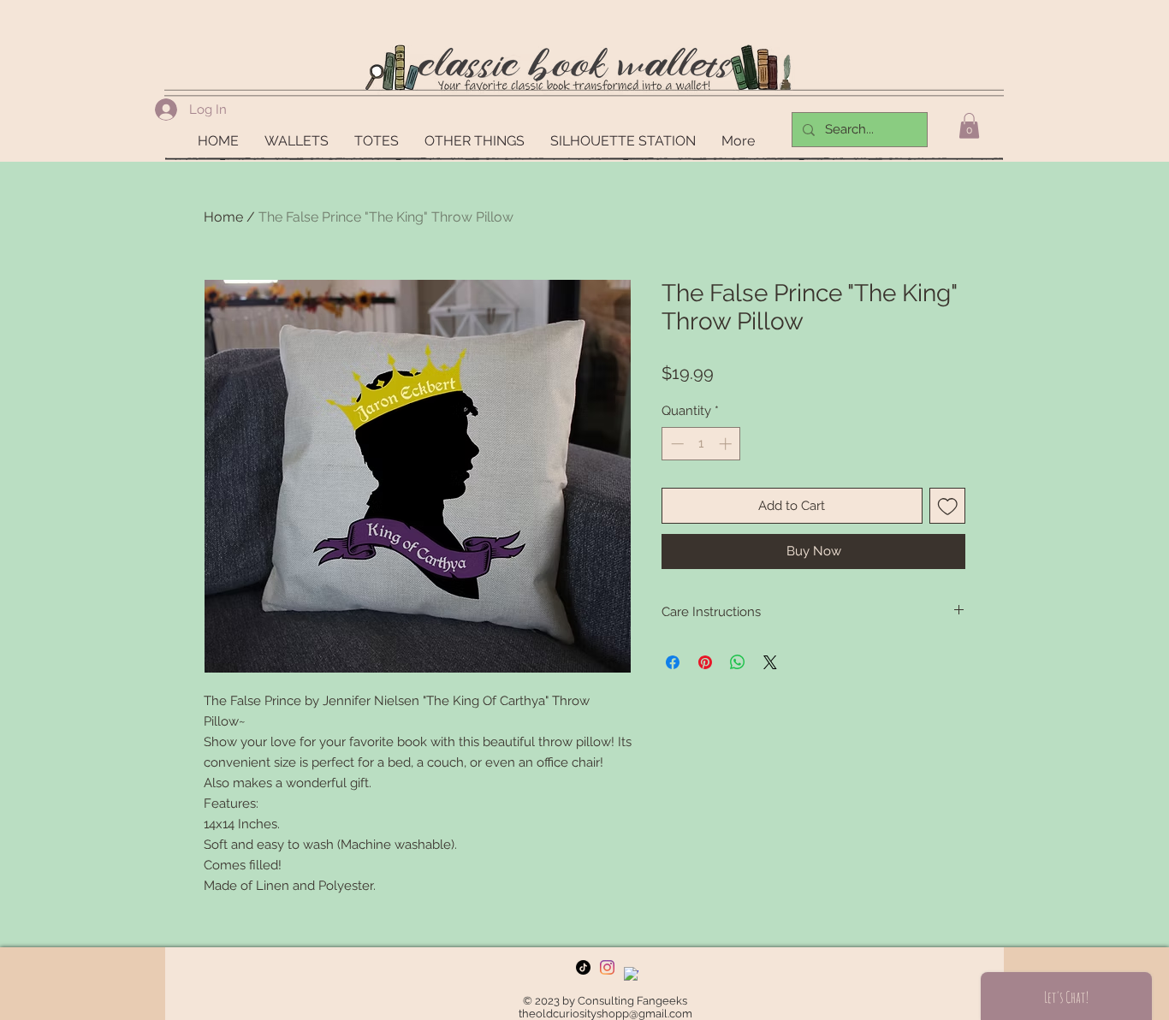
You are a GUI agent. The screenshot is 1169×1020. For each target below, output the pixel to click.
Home (223, 217)
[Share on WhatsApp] (737, 662)
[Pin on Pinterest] (705, 662)
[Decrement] (675, 444)
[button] (969, 126)
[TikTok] (583, 967)
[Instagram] (607, 967)
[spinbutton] (701, 444)
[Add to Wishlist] (947, 506)
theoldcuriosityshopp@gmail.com (605, 1013)
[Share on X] (770, 662)
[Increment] (727, 444)
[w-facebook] (631, 974)
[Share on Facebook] (672, 662)
